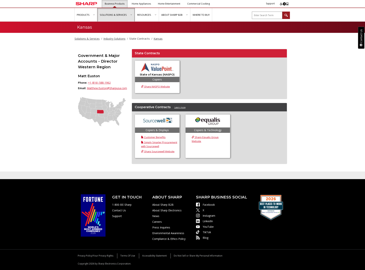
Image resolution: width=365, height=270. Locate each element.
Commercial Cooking (198, 3)
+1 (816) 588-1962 (99, 82)
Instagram (209, 215)
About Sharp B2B (163, 204)
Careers (157, 222)
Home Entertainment (169, 3)
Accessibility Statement (154, 255)
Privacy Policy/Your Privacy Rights (95, 255)
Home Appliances (141, 3)
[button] (93, 14)
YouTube (208, 226)
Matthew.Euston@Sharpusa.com (107, 88)
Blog (205, 237)
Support (270, 3)
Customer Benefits (155, 137)
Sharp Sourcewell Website (159, 151)
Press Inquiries (161, 227)
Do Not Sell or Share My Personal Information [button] (198, 255)
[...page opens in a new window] (93, 215)
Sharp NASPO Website (157, 86)
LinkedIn (208, 221)
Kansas (158, 38)
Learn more (180, 107)
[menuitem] (85, 15)
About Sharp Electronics (167, 210)
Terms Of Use (127, 255)
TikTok (207, 232)
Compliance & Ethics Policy (169, 239)
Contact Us (119, 210)
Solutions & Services (87, 38)
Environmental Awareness (168, 233)
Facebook (209, 204)
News (155, 216)
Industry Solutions (114, 38)
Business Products (115, 3)
